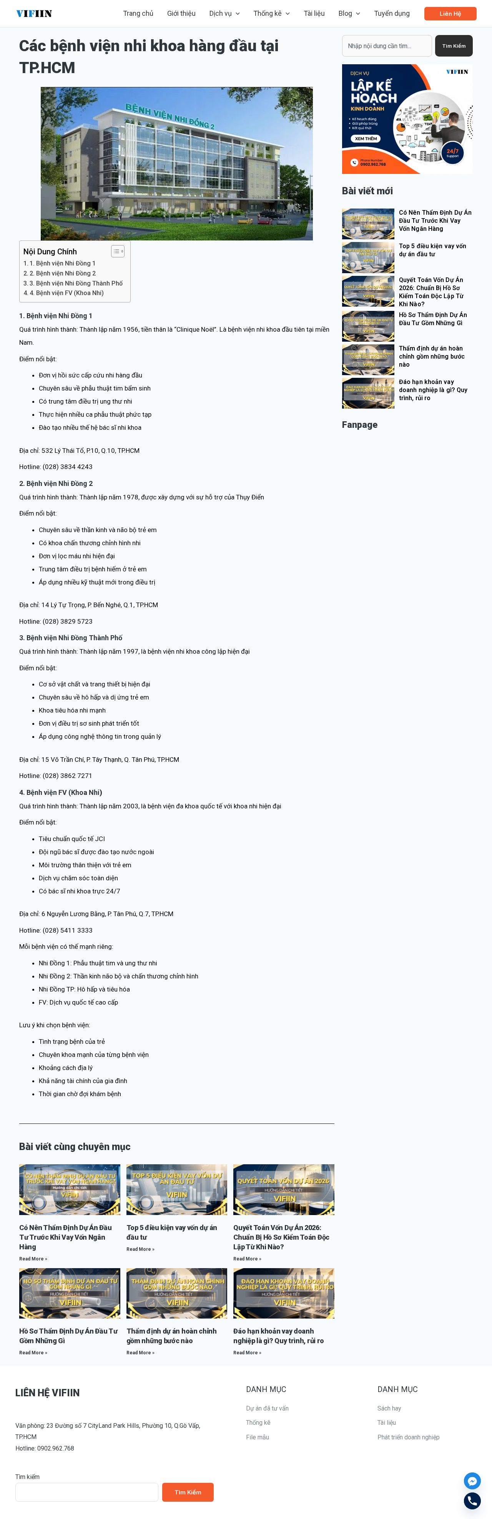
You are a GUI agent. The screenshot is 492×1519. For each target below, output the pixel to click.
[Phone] (472, 1500)
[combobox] (387, 46)
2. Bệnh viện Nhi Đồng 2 (63, 273)
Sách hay (389, 1408)
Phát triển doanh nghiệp (408, 1437)
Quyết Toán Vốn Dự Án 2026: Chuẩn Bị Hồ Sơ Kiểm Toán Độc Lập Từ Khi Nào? (281, 1237)
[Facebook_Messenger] (472, 1480)
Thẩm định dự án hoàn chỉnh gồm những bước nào (432, 356)
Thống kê (258, 1422)
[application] (236, 13)
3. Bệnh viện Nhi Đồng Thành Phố (76, 283)
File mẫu (257, 1437)
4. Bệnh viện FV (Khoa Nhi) (67, 293)
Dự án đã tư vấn (267, 1408)
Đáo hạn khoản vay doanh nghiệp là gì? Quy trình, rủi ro (433, 390)
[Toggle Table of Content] (114, 251)
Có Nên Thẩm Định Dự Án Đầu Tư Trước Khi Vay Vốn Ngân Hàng (65, 1237)
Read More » (33, 1259)
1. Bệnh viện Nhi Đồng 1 (63, 263)
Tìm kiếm (27, 1477)
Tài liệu (386, 1422)
